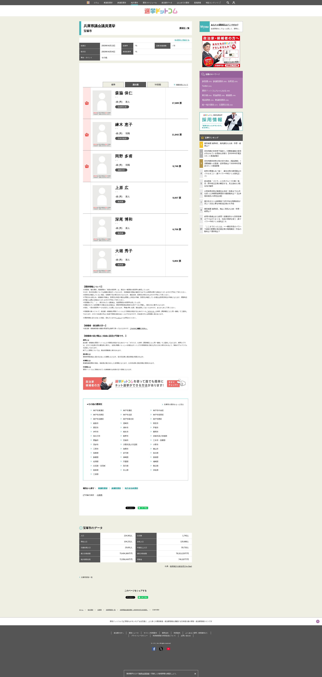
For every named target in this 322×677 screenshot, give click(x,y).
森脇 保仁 (124, 94)
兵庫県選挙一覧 (87, 577)
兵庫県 (99, 495)
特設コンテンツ (212, 3)
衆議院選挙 (108, 3)
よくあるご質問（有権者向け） (196, 633)
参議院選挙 (121, 3)
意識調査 (197, 3)
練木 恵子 (124, 126)
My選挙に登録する (182, 40)
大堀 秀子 (124, 252)
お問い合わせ (186, 636)
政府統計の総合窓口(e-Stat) (181, 566)
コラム (96, 3)
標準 (113, 85)
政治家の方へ (119, 633)
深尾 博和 (124, 220)
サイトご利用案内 (150, 633)
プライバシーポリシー (139, 636)
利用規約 (177, 633)
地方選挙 (134, 3)
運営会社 (165, 633)
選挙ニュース (134, 633)
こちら (118, 318)
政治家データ (167, 3)
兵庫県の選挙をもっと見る (174, 404)
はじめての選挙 (183, 3)
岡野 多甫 (124, 157)
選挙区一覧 (184, 28)
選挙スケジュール (150, 3)
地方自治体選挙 (131, 488)
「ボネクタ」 (150, 311)
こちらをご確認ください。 (139, 328)
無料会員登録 (144, 674)
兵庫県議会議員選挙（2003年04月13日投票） (134, 610)
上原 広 (122, 189)
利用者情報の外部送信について (164, 636)
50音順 (158, 85)
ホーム (81, 610)
